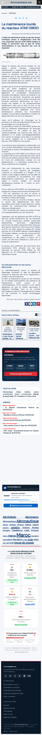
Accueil (4, 13)
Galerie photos (9, 708)
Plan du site (8, 714)
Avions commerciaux (23, 394)
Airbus (18, 392)
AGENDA (6, 402)
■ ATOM (13, 731)
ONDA (36, 539)
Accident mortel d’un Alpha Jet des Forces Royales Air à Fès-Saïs (34, 335)
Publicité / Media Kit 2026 (13, 693)
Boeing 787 (12, 396)
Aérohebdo (9, 517)
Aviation (27, 392)
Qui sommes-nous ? (11, 684)
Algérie (36, 525)
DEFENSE (12, 13)
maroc (5, 536)
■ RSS (6, 731)
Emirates (35, 530)
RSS (29, 676)
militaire (37, 299)
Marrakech (18, 539)
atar (15, 299)
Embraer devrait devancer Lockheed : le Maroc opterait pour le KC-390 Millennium (21, 335)
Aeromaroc (32, 517)
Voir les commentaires (11, 310)
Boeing (5, 396)
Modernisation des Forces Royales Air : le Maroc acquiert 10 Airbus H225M (8, 335)
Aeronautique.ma (21, 2)
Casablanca (21, 396)
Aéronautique (8, 392)
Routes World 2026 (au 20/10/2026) (17, 420)
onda (25, 540)
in (10, 676)
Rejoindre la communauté (22, 506)
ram (4, 543)
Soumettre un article (11, 687)
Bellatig (36, 394)
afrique (5, 525)
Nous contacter (9, 696)
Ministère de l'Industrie (21, 648)
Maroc (24, 535)
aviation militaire (28, 299)
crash (26, 530)
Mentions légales (10, 717)
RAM (12, 543)
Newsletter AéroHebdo (12, 690)
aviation (20, 299)
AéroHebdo (8, 711)
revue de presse (24, 542)
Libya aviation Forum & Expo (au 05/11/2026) (20, 425)
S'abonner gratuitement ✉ (21, 374)
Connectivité (31, 396)
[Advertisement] (18, 461)
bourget (6, 530)
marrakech (35, 536)
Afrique (20, 524)
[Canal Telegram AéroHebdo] (24, 676)
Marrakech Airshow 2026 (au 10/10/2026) (19, 415)
